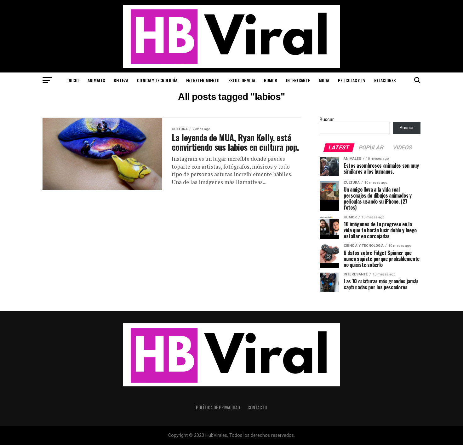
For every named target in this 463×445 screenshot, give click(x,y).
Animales (96, 80)
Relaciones (385, 80)
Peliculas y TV (351, 80)
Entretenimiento (203, 80)
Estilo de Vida (241, 80)
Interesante (298, 80)
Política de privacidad (218, 407)
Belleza (121, 80)
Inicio (73, 80)
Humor (270, 80)
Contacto (257, 407)
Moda (324, 80)
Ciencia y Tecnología (157, 80)
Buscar (327, 119)
